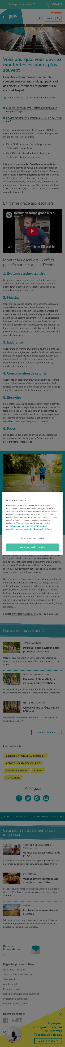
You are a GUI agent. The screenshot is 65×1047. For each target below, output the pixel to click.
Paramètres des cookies (32, 538)
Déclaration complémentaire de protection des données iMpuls (28, 527)
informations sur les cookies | (23, 526)
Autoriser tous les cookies (32, 547)
